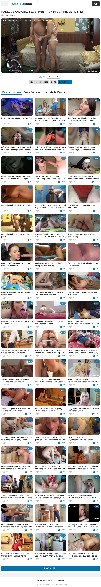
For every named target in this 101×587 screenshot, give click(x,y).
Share (53, 82)
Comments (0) (65, 82)
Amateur (22, 4)
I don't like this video (43, 77)
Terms (61, 580)
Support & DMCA (44, 580)
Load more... (50, 568)
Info (31, 82)
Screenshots (42, 82)
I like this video (40, 77)
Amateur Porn (48, 585)
